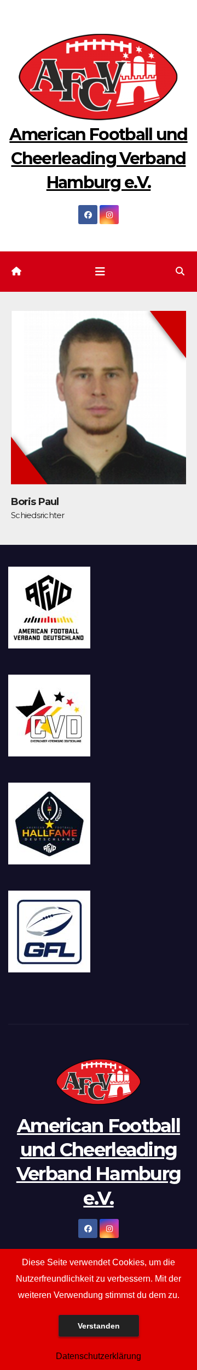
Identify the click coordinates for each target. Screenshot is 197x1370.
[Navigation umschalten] (100, 271)
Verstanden (99, 1325)
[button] (180, 271)
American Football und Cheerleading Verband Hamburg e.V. (98, 158)
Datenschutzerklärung (98, 1356)
